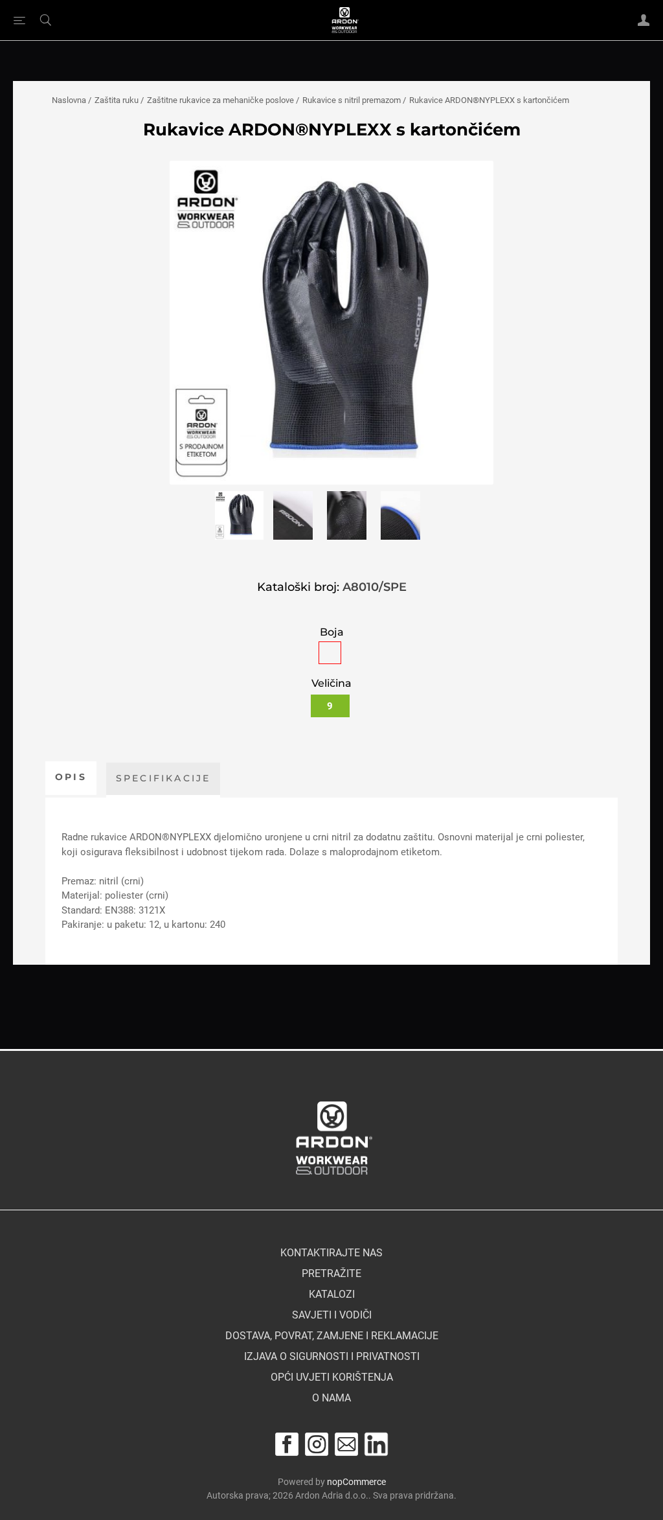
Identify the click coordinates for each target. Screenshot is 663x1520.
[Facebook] (287, 1444)
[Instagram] (317, 1444)
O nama (331, 1398)
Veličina (331, 683)
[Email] (346, 1444)
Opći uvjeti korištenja (332, 1377)
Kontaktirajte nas (331, 1253)
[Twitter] (376, 1444)
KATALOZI (332, 1294)
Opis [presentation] (71, 777)
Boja (332, 632)
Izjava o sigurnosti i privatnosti (332, 1357)
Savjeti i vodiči (332, 1315)
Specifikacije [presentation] (163, 778)
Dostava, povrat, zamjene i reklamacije (331, 1336)
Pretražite (331, 1274)
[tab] (70, 778)
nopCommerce (356, 1482)
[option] (239, 518)
